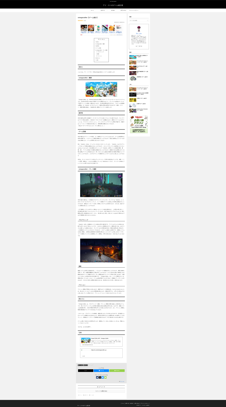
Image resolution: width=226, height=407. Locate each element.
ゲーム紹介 (81, 365)
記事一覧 (86, 365)
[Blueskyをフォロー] (103, 377)
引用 (97, 60)
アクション (99, 55)
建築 (98, 53)
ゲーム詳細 (98, 48)
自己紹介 (131, 403)
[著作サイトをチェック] (97, 377)
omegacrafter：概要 (100, 43)
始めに (97, 41)
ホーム (123, 403)
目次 (99, 39)
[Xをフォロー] (100, 377)
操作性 (97, 45)
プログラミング (100, 51)
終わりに (98, 58)
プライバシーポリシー (145, 403)
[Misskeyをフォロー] (105, 377)
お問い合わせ (136, 403)
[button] (148, 20)
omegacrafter (92, 365)
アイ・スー (139, 33)
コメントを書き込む (101, 391)
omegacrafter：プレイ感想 (101, 50)
